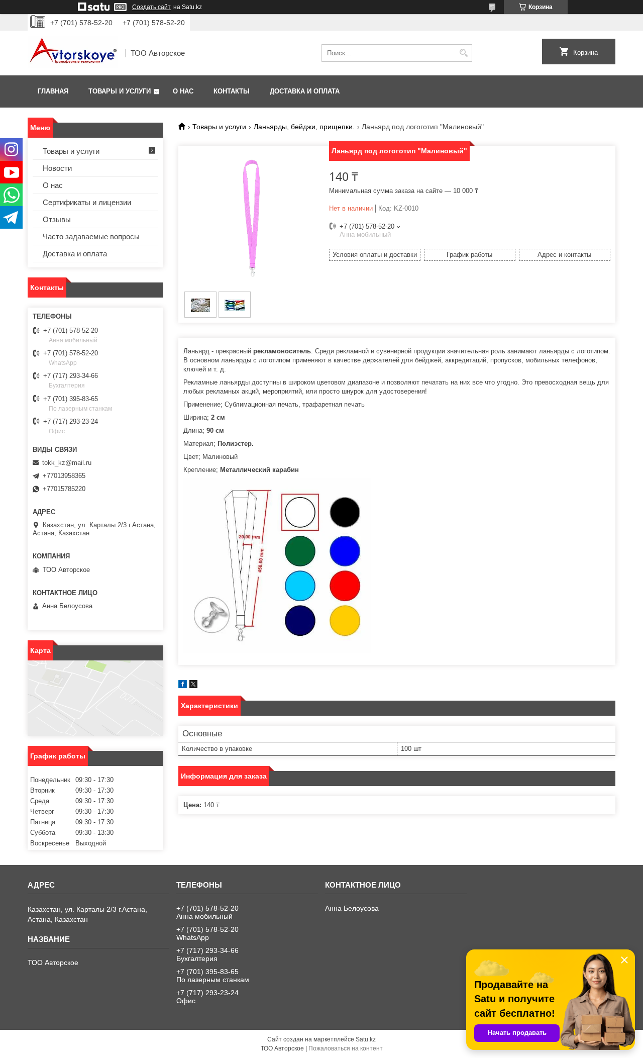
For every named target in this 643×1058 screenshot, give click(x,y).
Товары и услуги (119, 91)
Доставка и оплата (305, 91)
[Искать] (463, 53)
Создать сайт (151, 7)
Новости (57, 168)
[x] (193, 686)
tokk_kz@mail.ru (66, 462)
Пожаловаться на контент (345, 1048)
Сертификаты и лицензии (87, 202)
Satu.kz (366, 1039)
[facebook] (182, 686)
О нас (183, 91)
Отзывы (57, 219)
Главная (53, 91)
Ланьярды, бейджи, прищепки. (304, 127)
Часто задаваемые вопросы (91, 236)
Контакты (231, 91)
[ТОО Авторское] (73, 53)
